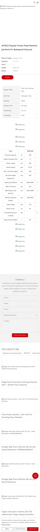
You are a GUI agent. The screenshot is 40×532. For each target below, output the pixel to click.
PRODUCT (27, 353)
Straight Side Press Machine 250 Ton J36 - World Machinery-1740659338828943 (19, 448)
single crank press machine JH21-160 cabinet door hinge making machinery (18, 513)
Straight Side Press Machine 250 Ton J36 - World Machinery (19, 481)
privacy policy (6, 524)
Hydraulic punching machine (12, 353)
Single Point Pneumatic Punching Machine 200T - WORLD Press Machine (19, 383)
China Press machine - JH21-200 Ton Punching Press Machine (17, 416)
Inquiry (7, 77)
